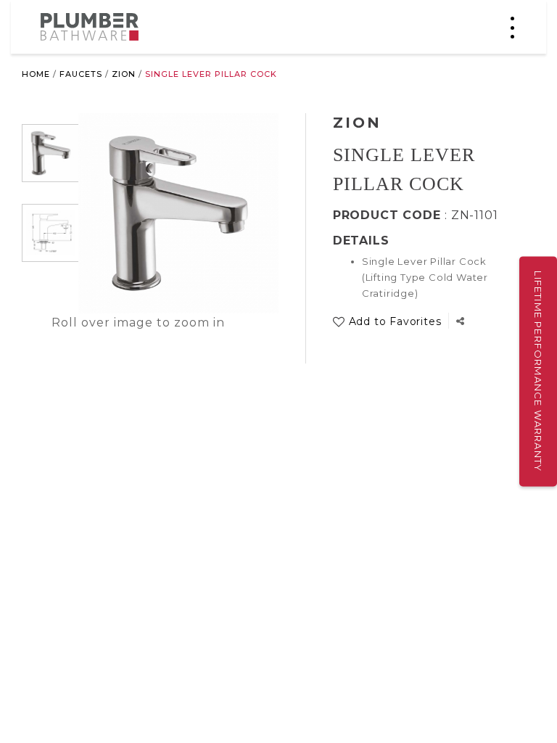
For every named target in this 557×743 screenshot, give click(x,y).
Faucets (80, 74)
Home (36, 74)
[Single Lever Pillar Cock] (51, 153)
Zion (124, 74)
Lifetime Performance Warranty (538, 371)
